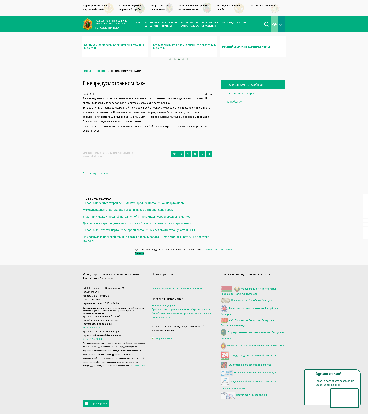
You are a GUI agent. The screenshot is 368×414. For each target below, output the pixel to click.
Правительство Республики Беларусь (251, 300)
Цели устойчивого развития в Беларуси (249, 364)
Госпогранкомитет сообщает (245, 84)
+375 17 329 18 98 (92, 327)
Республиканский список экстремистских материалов (181, 313)
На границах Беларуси (241, 93)
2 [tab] (174, 59)
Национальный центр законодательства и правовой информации (248, 384)
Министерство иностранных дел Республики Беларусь (249, 311)
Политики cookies (223, 249)
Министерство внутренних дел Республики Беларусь (255, 345)
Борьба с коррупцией (163, 305)
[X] (188, 154)
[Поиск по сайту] (266, 24)
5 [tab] (187, 59)
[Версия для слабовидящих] (274, 24)
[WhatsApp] (202, 154)
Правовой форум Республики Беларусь (255, 372)
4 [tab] (183, 59)
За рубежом (234, 101)
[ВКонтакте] (174, 154)
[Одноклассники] (181, 154)
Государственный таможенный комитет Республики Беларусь (252, 335)
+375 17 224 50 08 (92, 338)
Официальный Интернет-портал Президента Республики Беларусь (248, 291)
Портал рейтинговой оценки (251, 394)
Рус (280, 24)
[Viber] (195, 154)
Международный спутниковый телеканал (253, 355)
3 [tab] (178, 59)
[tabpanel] (115, 46)
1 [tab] (170, 59)
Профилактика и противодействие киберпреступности (181, 309)
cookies (209, 249)
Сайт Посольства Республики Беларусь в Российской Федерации (247, 323)
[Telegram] (209, 154)
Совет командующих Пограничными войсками (177, 287)
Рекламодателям (161, 316)
